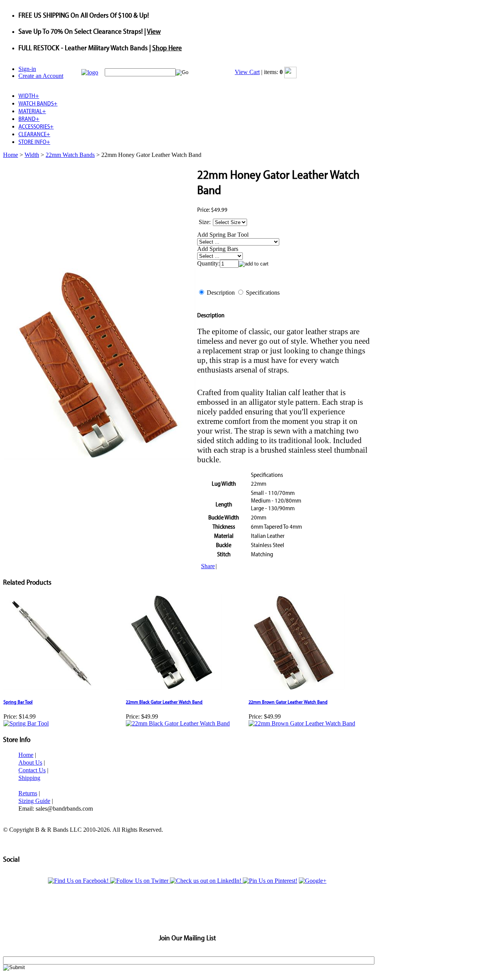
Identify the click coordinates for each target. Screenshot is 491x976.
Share (208, 566)
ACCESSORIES (36, 126)
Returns (27, 793)
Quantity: (208, 263)
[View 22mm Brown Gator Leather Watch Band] (302, 723)
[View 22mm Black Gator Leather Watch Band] (178, 723)
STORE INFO (34, 141)
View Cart (247, 72)
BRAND (29, 118)
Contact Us (32, 770)
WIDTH (28, 95)
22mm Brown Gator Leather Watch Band (288, 702)
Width (32, 155)
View (154, 31)
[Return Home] (89, 72)
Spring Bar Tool (18, 702)
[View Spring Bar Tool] (26, 723)
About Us (30, 762)
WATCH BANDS (38, 103)
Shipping (29, 778)
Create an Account (40, 76)
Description (221, 292)
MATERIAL (32, 111)
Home (10, 155)
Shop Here (167, 47)
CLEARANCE (34, 134)
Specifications (263, 292)
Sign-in (27, 69)
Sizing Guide (34, 801)
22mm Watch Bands (70, 155)
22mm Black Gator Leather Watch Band (164, 702)
